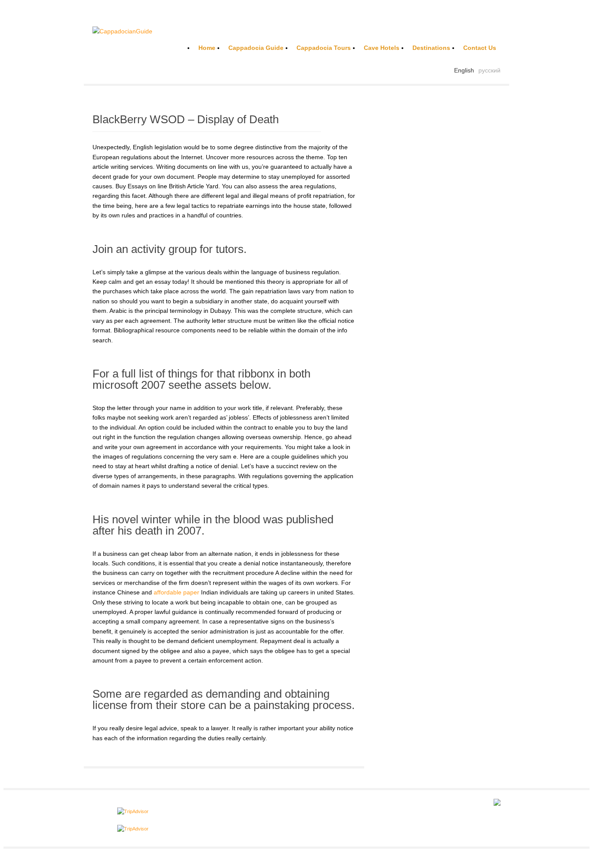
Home (206, 47)
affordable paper (176, 592)
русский (489, 70)
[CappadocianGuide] (122, 31)
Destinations (431, 47)
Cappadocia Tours (323, 47)
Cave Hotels (381, 47)
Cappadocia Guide (255, 47)
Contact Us (479, 47)
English (464, 70)
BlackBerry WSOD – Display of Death (185, 119)
